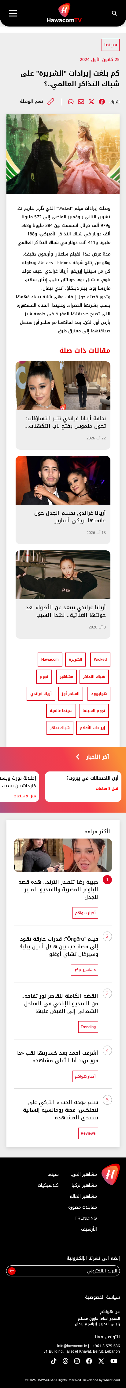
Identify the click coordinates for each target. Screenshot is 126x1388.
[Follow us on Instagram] (77, 1361)
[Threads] (65, 1361)
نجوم (44, 676)
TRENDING (86, 1218)
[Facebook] (102, 101)
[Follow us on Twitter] (101, 1361)
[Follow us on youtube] (113, 1361)
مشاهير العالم (83, 1196)
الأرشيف (89, 1229)
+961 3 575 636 (106, 1346)
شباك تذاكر (60, 727)
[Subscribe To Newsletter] (12, 1271)
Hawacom (50, 659)
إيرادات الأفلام (92, 727)
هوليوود (99, 693)
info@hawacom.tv (72, 1346)
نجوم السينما (94, 710)
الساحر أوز (71, 693)
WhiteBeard (111, 1380)
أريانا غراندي (41, 693)
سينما (110, 44)
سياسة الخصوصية (102, 1297)
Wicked (100, 659)
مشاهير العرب (83, 1174)
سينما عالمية (61, 710)
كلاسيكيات (48, 1185)
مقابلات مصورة (82, 1207)
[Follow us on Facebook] (89, 1361)
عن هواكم (110, 1312)
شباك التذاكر (94, 676)
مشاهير (66, 676)
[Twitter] (91, 101)
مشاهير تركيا (84, 1185)
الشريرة (75, 659)
